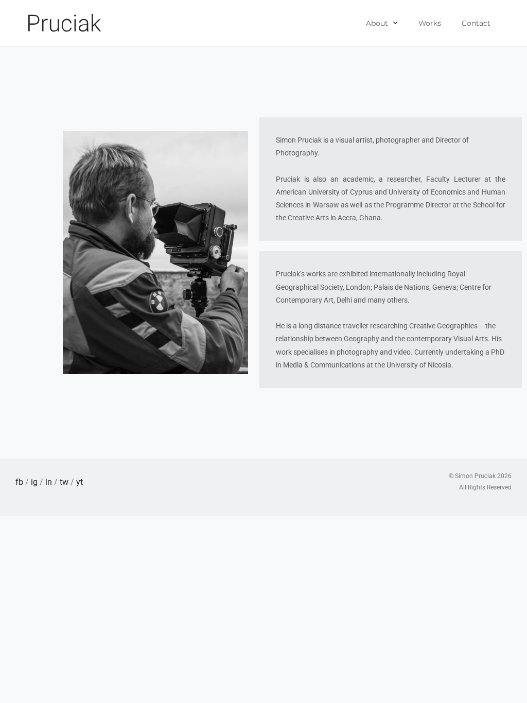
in (48, 482)
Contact (476, 23)
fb (19, 482)
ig (34, 482)
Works (429, 23)
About (377, 23)
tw (64, 482)
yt (79, 482)
